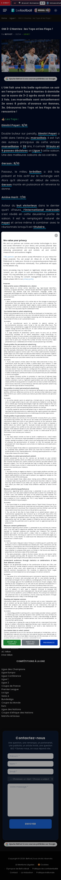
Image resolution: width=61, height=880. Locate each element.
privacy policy (28, 279)
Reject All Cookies (30, 643)
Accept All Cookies (12, 643)
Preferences (49, 642)
